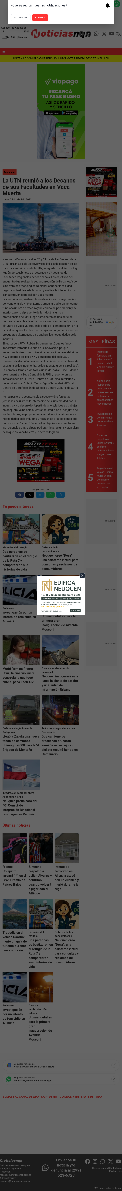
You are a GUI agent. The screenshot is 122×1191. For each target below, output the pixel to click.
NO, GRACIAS (20, 17)
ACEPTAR (40, 17)
